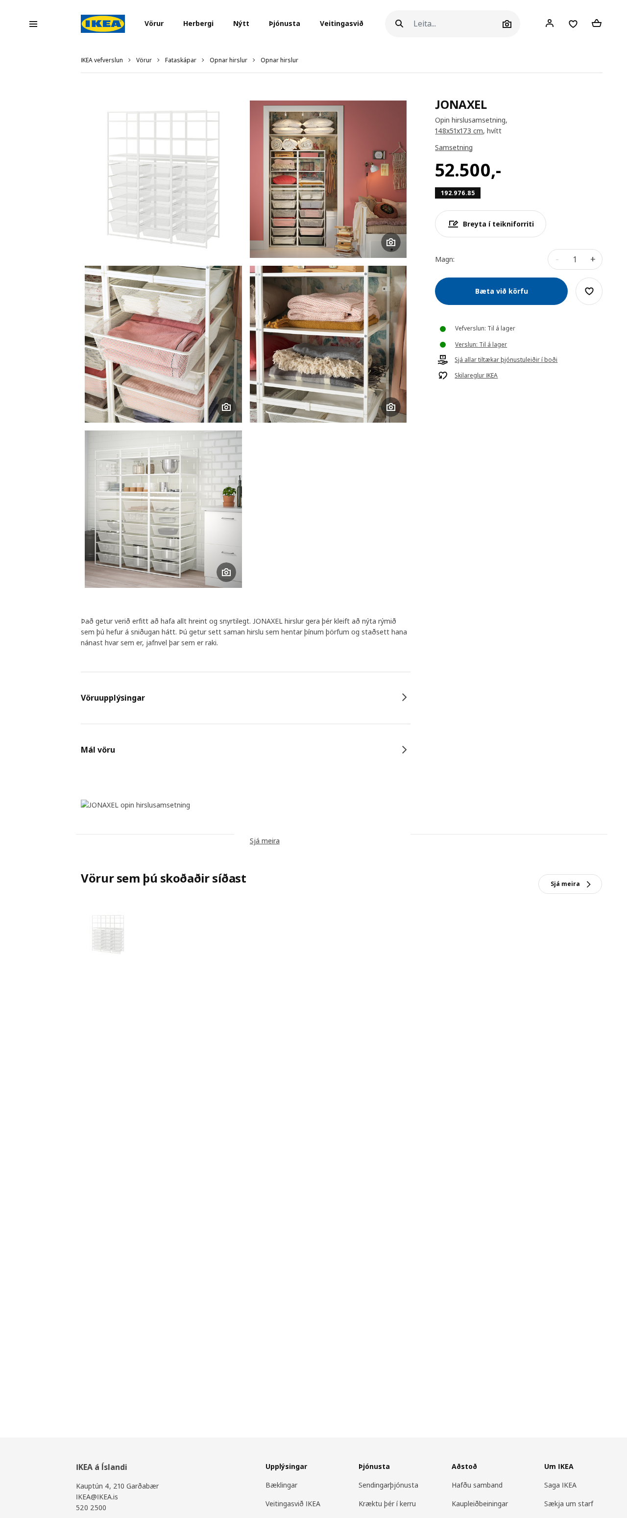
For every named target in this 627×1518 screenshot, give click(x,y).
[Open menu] (33, 24)
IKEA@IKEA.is (97, 1496)
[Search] (399, 24)
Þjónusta (284, 23)
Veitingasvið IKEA (292, 1503)
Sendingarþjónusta (388, 1485)
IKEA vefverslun (102, 60)
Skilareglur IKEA (476, 376)
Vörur (144, 60)
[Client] (549, 23)
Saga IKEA (560, 1485)
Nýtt (241, 23)
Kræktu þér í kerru (387, 1503)
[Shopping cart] (596, 23)
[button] (157, 24)
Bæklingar (281, 1485)
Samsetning (454, 147)
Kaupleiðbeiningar (480, 1503)
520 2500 (91, 1507)
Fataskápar (180, 60)
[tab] (245, 698)
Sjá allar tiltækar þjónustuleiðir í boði (506, 360)
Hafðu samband (477, 1485)
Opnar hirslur (228, 60)
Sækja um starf (568, 1503)
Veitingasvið (341, 23)
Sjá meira (265, 840)
